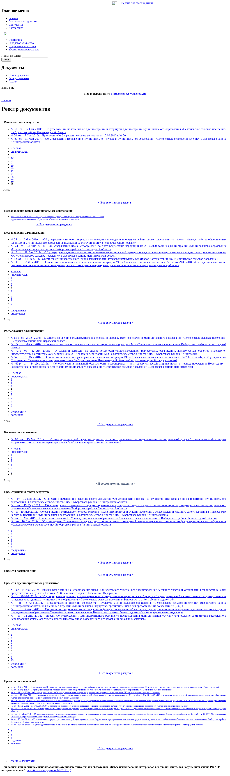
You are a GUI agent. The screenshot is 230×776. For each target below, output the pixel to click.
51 (12, 160)
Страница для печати (22, 760)
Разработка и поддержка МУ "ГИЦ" (49, 770)
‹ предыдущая (19, 151)
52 (12, 164)
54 (12, 170)
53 (12, 167)
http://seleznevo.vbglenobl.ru (128, 93)
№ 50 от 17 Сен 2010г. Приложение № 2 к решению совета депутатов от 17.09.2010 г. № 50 (68, 135)
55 (12, 173)
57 (12, 180)
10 (12, 660)
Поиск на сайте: (11, 55)
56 (12, 177)
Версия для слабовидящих (137, 2)
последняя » (18, 313)
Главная (6, 100)
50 (12, 157)
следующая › (18, 310)
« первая (16, 148)
